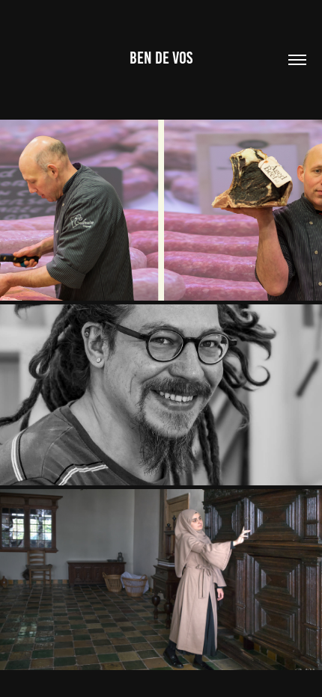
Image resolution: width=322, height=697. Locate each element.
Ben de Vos (161, 58)
